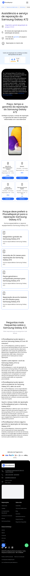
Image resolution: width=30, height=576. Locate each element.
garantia (16, 37)
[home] (7, 2)
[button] (26, 2)
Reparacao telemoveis (12, 7)
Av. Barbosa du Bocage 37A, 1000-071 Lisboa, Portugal (14, 471)
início (3, 7)
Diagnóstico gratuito (11, 25)
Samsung (22, 7)
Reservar (8, 178)
